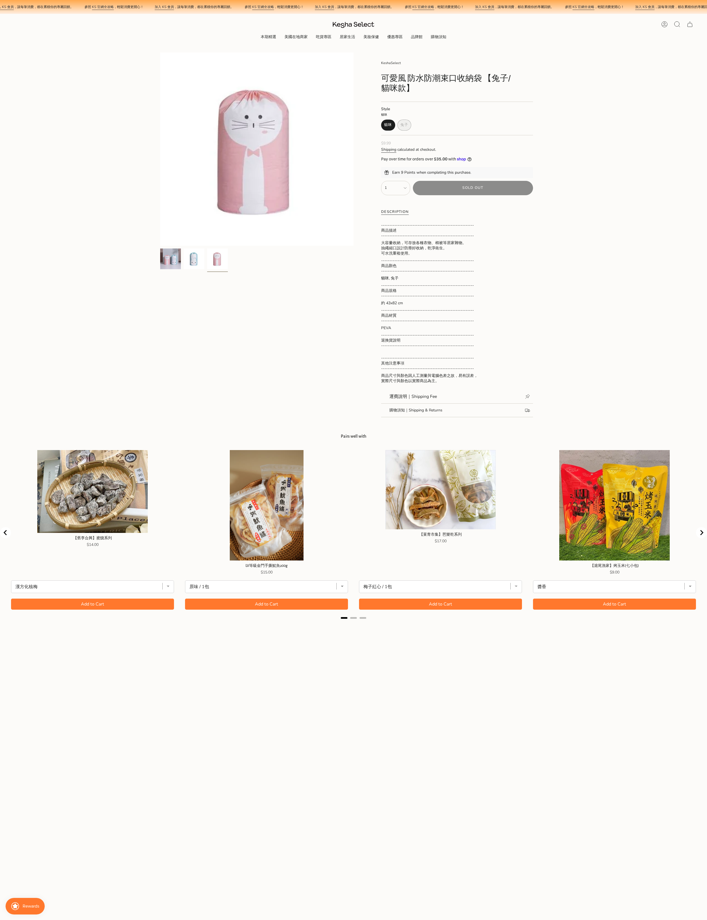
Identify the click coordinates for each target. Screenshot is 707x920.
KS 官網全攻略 (103, 7)
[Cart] (690, 24)
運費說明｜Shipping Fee (413, 396)
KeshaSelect (391, 63)
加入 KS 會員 (164, 7)
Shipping (388, 149)
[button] (268, 37)
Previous (160, 149)
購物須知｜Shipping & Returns (415, 410)
